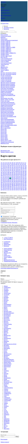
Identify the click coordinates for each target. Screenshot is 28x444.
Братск (5, 307)
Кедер (2, 96)
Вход (2, 15)
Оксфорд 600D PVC (6, 51)
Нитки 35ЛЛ (4, 135)
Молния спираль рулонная (8, 84)
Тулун (5, 410)
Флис (2, 71)
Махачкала (6, 355)
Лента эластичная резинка (8, 120)
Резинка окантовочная (7, 123)
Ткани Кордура (5, 64)
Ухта (5, 417)
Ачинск (6, 296)
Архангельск (7, 293)
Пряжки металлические (7, 105)
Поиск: (2, 279)
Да (1, 7)
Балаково (6, 297)
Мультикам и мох (5, 150)
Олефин (3, 65)
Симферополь (7, 393)
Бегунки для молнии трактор (8, 74)
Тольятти (6, 406)
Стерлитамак (7, 400)
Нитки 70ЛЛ (4, 137)
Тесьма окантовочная (6, 78)
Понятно (3, 271)
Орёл (5, 369)
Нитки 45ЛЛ (4, 136)
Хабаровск (6, 418)
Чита (5, 424)
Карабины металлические (7, 109)
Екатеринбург (7, 328)
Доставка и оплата (9, 27)
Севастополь (7, 392)
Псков (5, 379)
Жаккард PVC (4, 67)
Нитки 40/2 (4, 132)
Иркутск (6, 332)
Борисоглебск (7, 305)
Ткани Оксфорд (8, 248)
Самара (6, 386)
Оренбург (6, 370)
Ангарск (6, 289)
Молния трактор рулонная (8, 87)
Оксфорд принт (5, 54)
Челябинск (6, 421)
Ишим (5, 334)
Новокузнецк (7, 362)
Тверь (5, 404)
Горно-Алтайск (8, 324)
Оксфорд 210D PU (5, 41)
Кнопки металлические (7, 111)
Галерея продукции (6, 36)
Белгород (6, 300)
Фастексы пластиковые (7, 115)
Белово (5, 301)
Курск (5, 351)
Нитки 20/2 (4, 129)
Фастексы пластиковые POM (8, 116)
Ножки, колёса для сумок (7, 99)
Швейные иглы (5, 143)
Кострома (6, 345)
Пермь (5, 376)
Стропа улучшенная (6, 81)
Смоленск (6, 394)
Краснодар (6, 346)
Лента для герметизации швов (9, 125)
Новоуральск (7, 366)
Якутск (6, 426)
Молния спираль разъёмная (8, 82)
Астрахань (6, 294)
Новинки (3, 37)
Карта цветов (4, 34)
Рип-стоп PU (4, 57)
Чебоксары (6, 420)
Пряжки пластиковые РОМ (8, 95)
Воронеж (6, 322)
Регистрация (7, 15)
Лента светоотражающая (7, 119)
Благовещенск (7, 304)
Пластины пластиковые (7, 88)
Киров (5, 342)
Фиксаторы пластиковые (7, 112)
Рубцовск (6, 383)
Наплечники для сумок (7, 98)
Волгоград (6, 318)
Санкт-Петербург (8, 387)
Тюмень (6, 411)
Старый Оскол (7, 399)
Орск (5, 372)
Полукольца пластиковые (7, 89)
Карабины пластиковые (7, 94)
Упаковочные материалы (7, 142)
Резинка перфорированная (8, 122)
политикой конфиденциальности (9, 268)
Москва (6, 356)
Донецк (6, 327)
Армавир (6, 290)
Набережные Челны (9, 361)
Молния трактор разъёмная (8, 85)
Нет (3, 7)
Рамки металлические (6, 106)
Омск (5, 368)
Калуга (5, 339)
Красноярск (7, 348)
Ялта (5, 427)
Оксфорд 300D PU (5, 44)
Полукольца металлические (8, 103)
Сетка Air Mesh (5, 61)
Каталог (9, 222)
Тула (5, 409)
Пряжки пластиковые (6, 91)
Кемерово (6, 341)
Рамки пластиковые (6, 92)
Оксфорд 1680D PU (6, 48)
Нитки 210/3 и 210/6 (6, 140)
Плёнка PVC (4, 68)
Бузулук (6, 310)
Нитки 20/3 (4, 130)
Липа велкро (4, 118)
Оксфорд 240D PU (5, 43)
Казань (5, 337)
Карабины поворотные (7, 108)
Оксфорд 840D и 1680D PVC (8, 53)
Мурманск (6, 358)
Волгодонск (7, 320)
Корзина (3, 18)
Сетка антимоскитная (6, 58)
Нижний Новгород (9, 359)
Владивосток (7, 314)
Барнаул (6, 298)
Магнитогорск (7, 353)
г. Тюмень (3, 2)
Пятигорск (6, 380)
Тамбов (6, 403)
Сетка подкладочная (6, 63)
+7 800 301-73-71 (5, 12)
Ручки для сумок (5, 101)
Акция (9, 40)
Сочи (5, 396)
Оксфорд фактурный (6, 55)
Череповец (6, 423)
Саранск (6, 389)
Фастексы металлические (7, 113)
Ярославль (6, 428)
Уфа (5, 416)
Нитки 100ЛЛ (4, 139)
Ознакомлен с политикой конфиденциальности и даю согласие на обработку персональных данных (11, 218)
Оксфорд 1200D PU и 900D (8, 47)
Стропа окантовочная (6, 77)
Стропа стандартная (6, 79)
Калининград (7, 338)
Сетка (5, 254)
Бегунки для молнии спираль (8, 72)
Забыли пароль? (5, 442)
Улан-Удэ (6, 413)
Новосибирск (7, 365)
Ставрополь (7, 397)
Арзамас (6, 291)
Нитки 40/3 (4, 133)
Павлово (6, 373)
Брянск (5, 308)
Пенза (5, 375)
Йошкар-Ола (7, 335)
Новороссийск (7, 363)
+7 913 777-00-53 (8, 237)
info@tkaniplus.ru (5, 10)
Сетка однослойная (6, 60)
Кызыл (5, 352)
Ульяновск (6, 414)
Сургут (6, 402)
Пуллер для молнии (6, 75)
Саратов (6, 390)
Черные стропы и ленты (7, 152)
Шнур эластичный (5, 127)
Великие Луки (7, 311)
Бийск (5, 303)
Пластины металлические (7, 102)
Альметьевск (7, 287)
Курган (6, 349)
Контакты (6, 29)
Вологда (6, 321)
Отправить (3, 221)
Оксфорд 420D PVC (6, 50)
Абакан (6, 286)
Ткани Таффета (5, 70)
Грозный (6, 325)
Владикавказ (7, 315)
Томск (5, 407)
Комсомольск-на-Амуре (10, 344)
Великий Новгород (9, 313)
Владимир (6, 317)
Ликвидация (4, 39)
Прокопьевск (7, 377)
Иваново (6, 329)
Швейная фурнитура (9, 260)
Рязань (5, 385)
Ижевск (6, 331)
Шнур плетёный (5, 126)
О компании (4, 222)
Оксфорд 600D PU (5, 46)
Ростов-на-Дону (8, 382)
